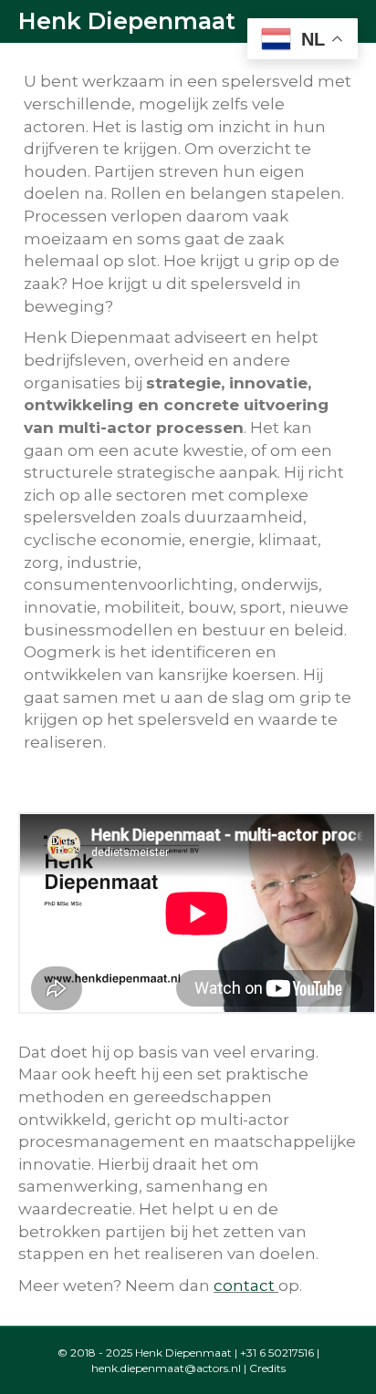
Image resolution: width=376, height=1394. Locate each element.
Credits (267, 1368)
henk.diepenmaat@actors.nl (166, 1368)
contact (244, 1285)
